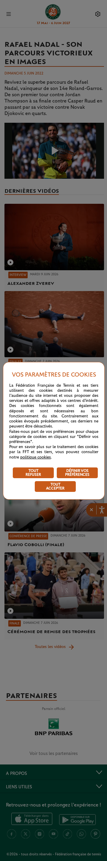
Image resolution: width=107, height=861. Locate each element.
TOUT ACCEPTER (55, 486)
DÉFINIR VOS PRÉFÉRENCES (77, 473)
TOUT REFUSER (33, 473)
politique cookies (35, 457)
